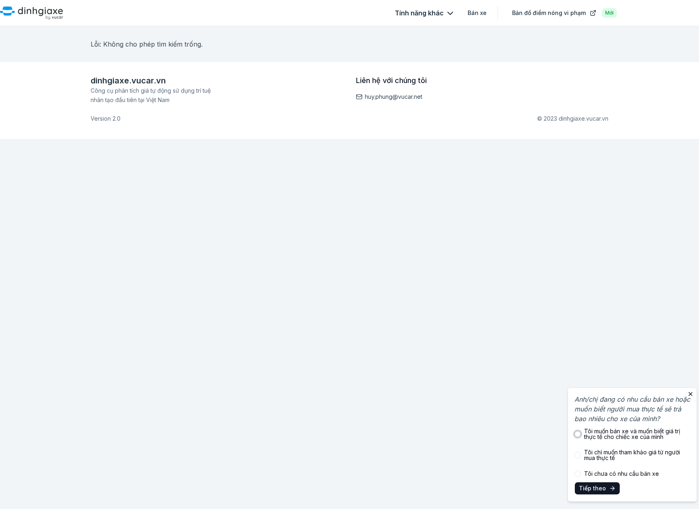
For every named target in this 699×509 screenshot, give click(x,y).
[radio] (577, 434)
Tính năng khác (419, 13)
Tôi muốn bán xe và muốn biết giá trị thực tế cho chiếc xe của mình (632, 434)
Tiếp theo (592, 488)
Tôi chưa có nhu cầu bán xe (621, 474)
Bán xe (477, 12)
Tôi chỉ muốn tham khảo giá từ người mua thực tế (632, 455)
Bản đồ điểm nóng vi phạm (563, 12)
